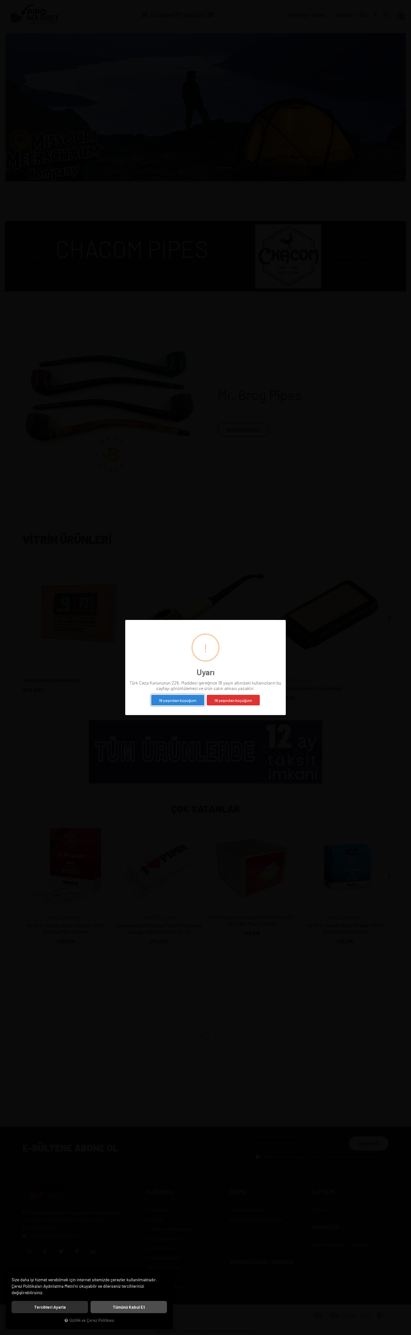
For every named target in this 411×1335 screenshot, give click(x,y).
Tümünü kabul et (129, 1307)
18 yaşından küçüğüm (233, 700)
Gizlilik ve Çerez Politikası (91, 1320)
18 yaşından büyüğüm (178, 700)
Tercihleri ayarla (50, 1307)
